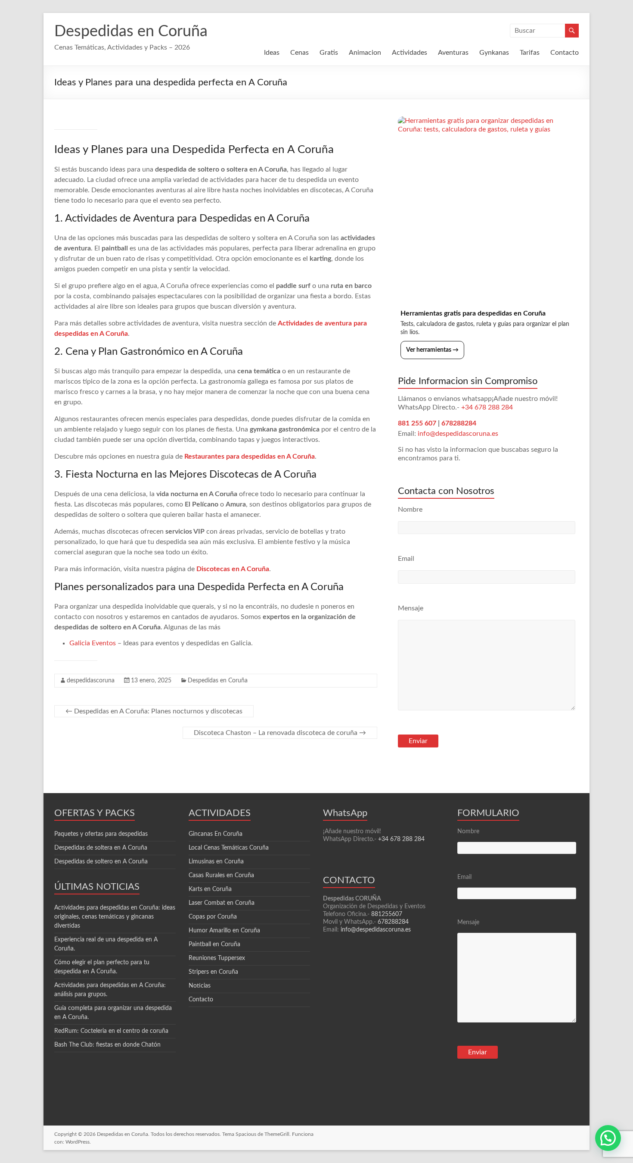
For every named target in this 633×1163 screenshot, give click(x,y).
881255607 (386, 914)
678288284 (458, 423)
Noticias (200, 986)
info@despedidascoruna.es (458, 433)
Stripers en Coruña (213, 972)
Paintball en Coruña (214, 944)
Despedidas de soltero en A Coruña (101, 862)
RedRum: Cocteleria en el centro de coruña (111, 1031)
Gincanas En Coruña (215, 834)
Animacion (365, 52)
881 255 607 (417, 423)
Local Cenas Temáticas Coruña (229, 848)
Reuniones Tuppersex (217, 958)
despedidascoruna (91, 681)
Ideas (271, 52)
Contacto (564, 52)
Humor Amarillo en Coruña (224, 931)
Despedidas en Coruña (131, 31)
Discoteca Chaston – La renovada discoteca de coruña (280, 732)
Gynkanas (494, 52)
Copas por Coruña (213, 917)
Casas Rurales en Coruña (221, 875)
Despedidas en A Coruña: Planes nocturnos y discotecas (153, 711)
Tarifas (530, 52)
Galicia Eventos (92, 643)
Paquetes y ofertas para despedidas (101, 834)
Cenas (299, 52)
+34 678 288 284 (487, 407)
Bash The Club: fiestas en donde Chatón (107, 1045)
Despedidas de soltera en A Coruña (100, 848)
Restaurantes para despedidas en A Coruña (249, 456)
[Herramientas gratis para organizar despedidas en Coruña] (488, 206)
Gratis (329, 52)
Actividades (409, 52)
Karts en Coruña (210, 889)
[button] (608, 1138)
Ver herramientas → (432, 350)
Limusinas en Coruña (216, 862)
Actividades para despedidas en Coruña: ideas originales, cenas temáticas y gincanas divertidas (114, 917)
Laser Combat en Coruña (221, 903)
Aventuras (453, 52)
